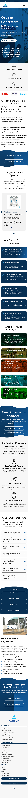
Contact (4, 769)
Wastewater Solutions (14, 610)
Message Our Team (14, 778)
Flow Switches (14, 593)
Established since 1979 (9, 654)
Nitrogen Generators (7, 754)
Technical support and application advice (13, 664)
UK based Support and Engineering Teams (14, 662)
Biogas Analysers (6, 745)
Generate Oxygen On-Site (12, 57)
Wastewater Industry (7, 739)
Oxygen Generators (7, 752)
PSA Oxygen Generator (10, 212)
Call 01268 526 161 (14, 783)
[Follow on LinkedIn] (14, 788)
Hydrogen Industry (6, 734)
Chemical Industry (6, 730)
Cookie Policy (5, 775)
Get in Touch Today (13, 428)
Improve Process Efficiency (12, 52)
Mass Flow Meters (14, 598)
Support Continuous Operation (13, 54)
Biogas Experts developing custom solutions (12, 670)
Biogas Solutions (14, 604)
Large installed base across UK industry (13, 659)
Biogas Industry (5, 728)
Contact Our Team (8, 41)
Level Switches (5, 751)
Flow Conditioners (6, 760)
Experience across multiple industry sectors (14, 666)
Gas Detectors (5, 758)
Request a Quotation (14, 156)
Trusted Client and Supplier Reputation (13, 673)
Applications (5, 767)
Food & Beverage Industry (8, 732)
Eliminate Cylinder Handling (12, 50)
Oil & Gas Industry (6, 736)
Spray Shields (5, 762)
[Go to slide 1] (13, 233)
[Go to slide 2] (14, 233)
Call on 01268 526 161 (14, 161)
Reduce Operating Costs (11, 48)
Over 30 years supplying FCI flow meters (14, 657)
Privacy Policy (5, 773)
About (3, 771)
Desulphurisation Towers (8, 756)
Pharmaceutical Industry (8, 737)
